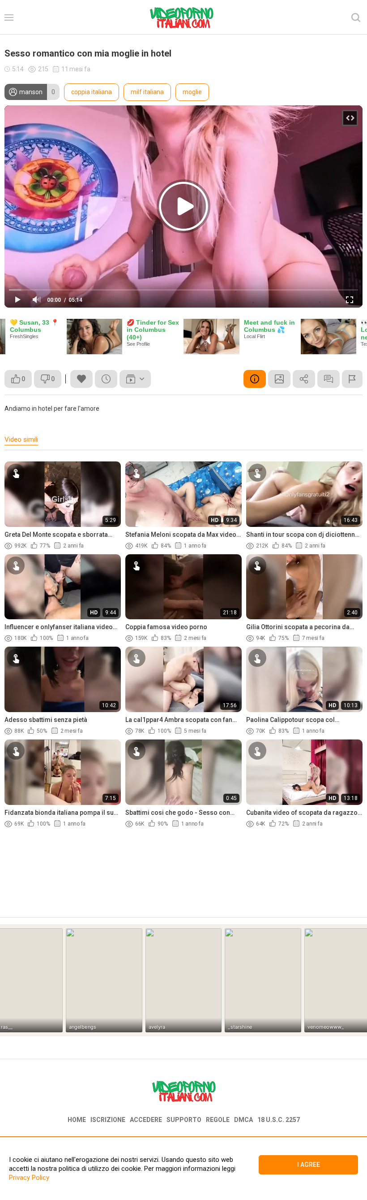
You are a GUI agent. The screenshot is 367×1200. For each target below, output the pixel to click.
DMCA (243, 1119)
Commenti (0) (328, 379)
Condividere (304, 379)
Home (77, 1119)
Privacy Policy (29, 1178)
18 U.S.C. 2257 (278, 1119)
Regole (218, 1119)
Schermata (279, 379)
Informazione (254, 379)
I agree (308, 1164)
